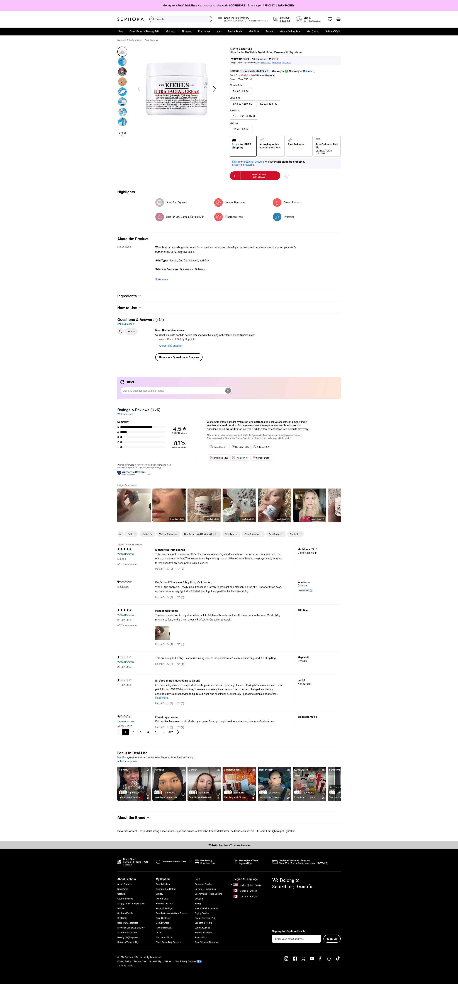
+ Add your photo (127, 761)
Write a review (125, 414)
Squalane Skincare (186, 831)
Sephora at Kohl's (203, 922)
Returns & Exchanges (205, 888)
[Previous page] (118, 732)
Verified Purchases (168, 533)
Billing (198, 903)
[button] (280, 71)
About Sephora (124, 884)
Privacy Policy (124, 961)
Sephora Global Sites (127, 922)
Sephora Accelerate (127, 932)
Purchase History (164, 903)
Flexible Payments (204, 932)
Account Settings (164, 908)
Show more (161, 279)
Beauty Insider (163, 884)
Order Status (162, 898)
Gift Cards (313, 31)
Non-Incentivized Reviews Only (199, 533)
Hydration (265, 62)
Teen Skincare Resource (207, 942)
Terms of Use (140, 961)
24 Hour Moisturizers (242, 831)
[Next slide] (214, 89)
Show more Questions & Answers (179, 357)
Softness (286, 62)
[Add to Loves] (287, 175)
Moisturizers (135, 40)
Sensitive (276, 62)
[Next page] (178, 732)
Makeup (170, 31)
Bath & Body (235, 31)
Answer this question (170, 345)
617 (171, 732)
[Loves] (330, 19)
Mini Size (254, 31)
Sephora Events (125, 913)
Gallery (159, 893)
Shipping (199, 898)
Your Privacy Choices (185, 961)
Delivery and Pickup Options (208, 893)
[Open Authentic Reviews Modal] (149, 473)
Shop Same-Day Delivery (168, 942)
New (120, 31)
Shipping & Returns (243, 164)
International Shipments (206, 908)
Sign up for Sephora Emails (288, 931)
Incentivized (175, 518)
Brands (269, 31)
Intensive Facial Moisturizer (213, 831)
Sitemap (168, 961)
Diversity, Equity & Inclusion (130, 927)
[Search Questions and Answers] (120, 331)
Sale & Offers (332, 31)
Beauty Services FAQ (205, 917)
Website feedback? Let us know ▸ (229, 845)
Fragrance (204, 31)
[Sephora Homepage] (130, 19)
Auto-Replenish (163, 917)
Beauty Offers (162, 922)
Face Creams (151, 40)
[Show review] (134, 505)
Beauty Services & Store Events (171, 913)
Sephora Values (125, 898)
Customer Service (203, 884)
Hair (219, 31)
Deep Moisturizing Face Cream (156, 831)
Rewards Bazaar (164, 927)
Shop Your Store (164, 937)
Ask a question (259, 58)
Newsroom (122, 888)
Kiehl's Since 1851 (241, 48)
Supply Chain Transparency (130, 903)
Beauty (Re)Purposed (127, 937)
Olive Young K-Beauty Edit (144, 31)
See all (122, 134)
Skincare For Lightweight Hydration (275, 831)
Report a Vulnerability (127, 942)
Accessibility (201, 937)
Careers (121, 893)
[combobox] (180, 19)
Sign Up (332, 938)
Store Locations (202, 927)
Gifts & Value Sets (290, 31)
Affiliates (121, 908)
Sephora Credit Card (166, 888)
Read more (161, 697)
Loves (159, 932)
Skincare (186, 31)
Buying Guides (202, 913)
